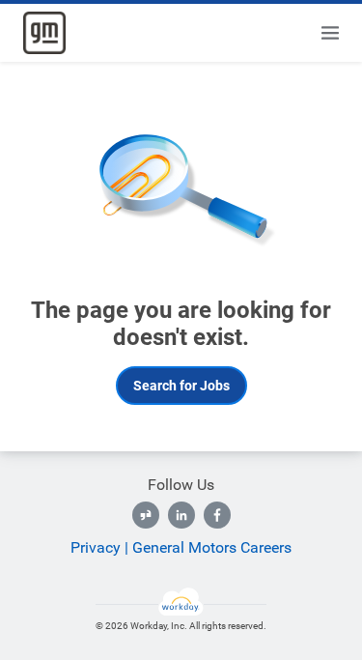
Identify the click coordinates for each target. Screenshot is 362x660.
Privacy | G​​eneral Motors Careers (181, 547)
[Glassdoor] (145, 515)
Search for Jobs (181, 385)
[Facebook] (217, 515)
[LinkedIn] (181, 515)
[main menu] (330, 33)
